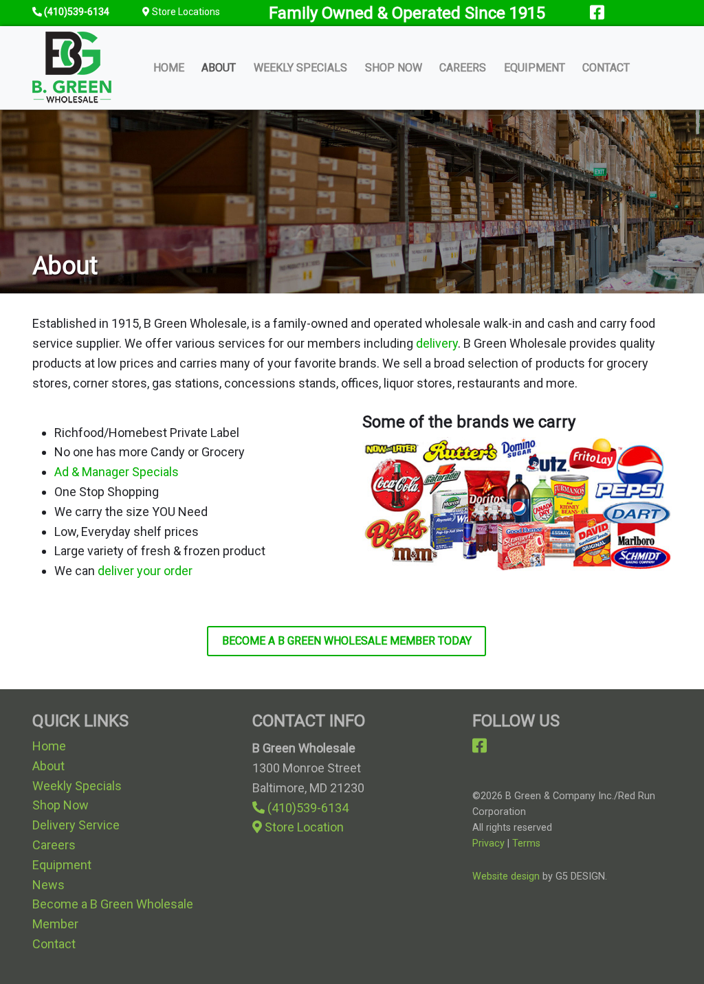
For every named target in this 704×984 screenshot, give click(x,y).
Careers (462, 67)
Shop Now (393, 67)
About (218, 67)
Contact (606, 67)
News (48, 884)
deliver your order (145, 570)
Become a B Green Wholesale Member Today (347, 640)
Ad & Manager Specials (116, 472)
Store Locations (185, 11)
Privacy (488, 843)
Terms (526, 843)
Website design (506, 876)
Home (168, 67)
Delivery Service (76, 825)
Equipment (534, 67)
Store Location (303, 827)
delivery (437, 343)
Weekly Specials (300, 67)
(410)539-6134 (300, 808)
